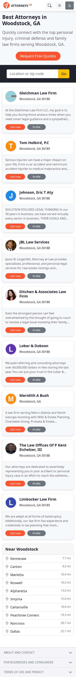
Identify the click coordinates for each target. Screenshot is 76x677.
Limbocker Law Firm (37, 499)
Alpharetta (40, 591)
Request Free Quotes (38, 56)
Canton (40, 566)
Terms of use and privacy (24, 672)
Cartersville (40, 607)
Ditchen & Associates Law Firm (42, 294)
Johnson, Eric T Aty (36, 192)
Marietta (40, 574)
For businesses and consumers (28, 662)
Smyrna (40, 599)
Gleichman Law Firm (38, 93)
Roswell (40, 582)
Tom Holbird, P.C (34, 142)
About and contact (19, 653)
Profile (36, 127)
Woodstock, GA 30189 (34, 149)
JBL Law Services (34, 242)
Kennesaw (40, 558)
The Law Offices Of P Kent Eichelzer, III (43, 447)
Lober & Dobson (33, 345)
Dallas (40, 631)
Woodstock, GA (30, 401)
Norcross (40, 623)
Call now (15, 127)
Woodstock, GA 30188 (34, 99)
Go (63, 73)
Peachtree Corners (40, 615)
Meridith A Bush (34, 395)
